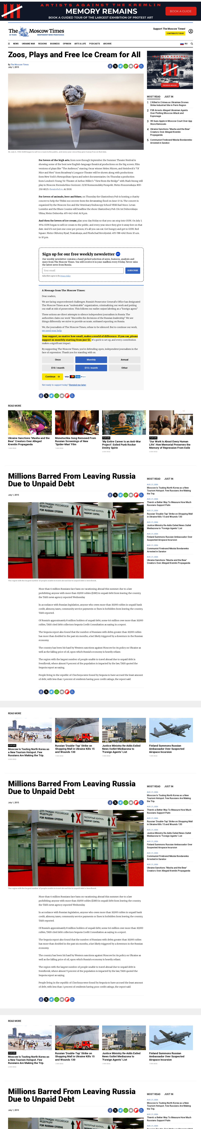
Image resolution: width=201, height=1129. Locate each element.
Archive (107, 44)
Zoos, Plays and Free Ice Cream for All (74, 54)
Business (55, 44)
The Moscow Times (20, 64)
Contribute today (175, 33)
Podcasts (94, 44)
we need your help (52, 330)
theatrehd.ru (56, 189)
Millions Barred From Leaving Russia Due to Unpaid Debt (72, 480)
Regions (42, 44)
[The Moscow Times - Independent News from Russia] (36, 31)
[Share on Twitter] (115, 66)
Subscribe (132, 270)
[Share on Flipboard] (136, 66)
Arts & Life (80, 44)
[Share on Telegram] (120, 66)
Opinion (67, 44)
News (16, 44)
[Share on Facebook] (110, 66)
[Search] (192, 44)
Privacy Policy (65, 276)
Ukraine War (28, 44)
